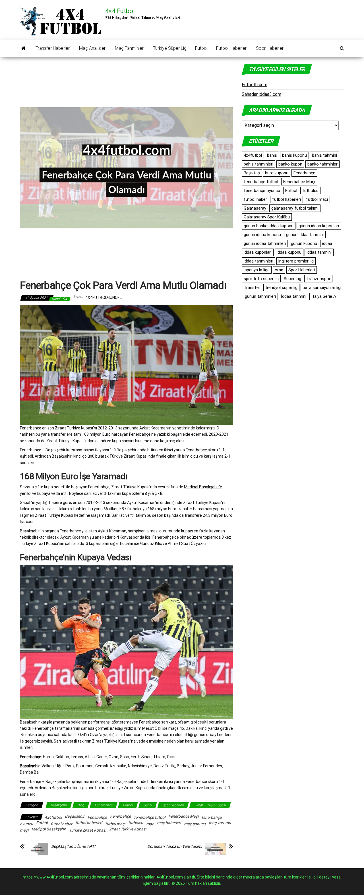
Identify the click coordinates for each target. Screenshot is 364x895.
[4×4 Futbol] (23, 48)
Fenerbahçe (197, 450)
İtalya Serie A (323, 296)
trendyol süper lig (281, 287)
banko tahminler (322, 164)
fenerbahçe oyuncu (262, 190)
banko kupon (290, 164)
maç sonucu (195, 824)
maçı (24, 830)
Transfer (252, 287)
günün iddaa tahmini (305, 234)
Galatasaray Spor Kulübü (267, 217)
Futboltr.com (254, 84)
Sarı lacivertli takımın (72, 741)
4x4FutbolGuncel (103, 297)
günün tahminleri (260, 296)
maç (150, 824)
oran (279, 269)
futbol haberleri (88, 822)
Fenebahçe (97, 817)
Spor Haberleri (270, 48)
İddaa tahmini (293, 296)
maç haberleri (169, 822)
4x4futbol (53, 817)
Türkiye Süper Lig (170, 48)
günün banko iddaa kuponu (268, 225)
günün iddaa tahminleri (265, 243)
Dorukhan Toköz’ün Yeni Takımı (174, 846)
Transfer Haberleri (53, 48)
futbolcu (135, 822)
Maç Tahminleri (129, 48)
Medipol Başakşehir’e (203, 487)
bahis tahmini (324, 155)
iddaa (327, 243)
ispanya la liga (257, 269)
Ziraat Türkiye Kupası (210, 805)
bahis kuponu (294, 155)
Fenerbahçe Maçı (183, 816)
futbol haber (61, 824)
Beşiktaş (252, 172)
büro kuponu (276, 172)
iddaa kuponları (258, 252)
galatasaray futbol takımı (294, 208)
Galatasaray (255, 208)
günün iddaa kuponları (319, 225)
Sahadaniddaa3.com (261, 94)
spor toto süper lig (261, 278)
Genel (147, 805)
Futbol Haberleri (231, 48)
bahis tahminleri (258, 164)
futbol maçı (115, 824)
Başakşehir (59, 805)
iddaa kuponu (289, 252)
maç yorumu (220, 822)
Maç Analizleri (92, 48)
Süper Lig (292, 278)
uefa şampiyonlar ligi (322, 287)
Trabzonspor (318, 278)
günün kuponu (304, 243)
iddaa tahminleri (258, 261)
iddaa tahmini (319, 252)
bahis (272, 155)
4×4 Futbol (120, 11)
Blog (80, 805)
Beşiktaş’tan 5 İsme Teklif (73, 846)
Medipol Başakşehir (49, 829)
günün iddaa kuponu (262, 234)
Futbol (201, 48)
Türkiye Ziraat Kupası (87, 830)
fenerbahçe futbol (149, 817)
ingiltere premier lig (296, 261)
